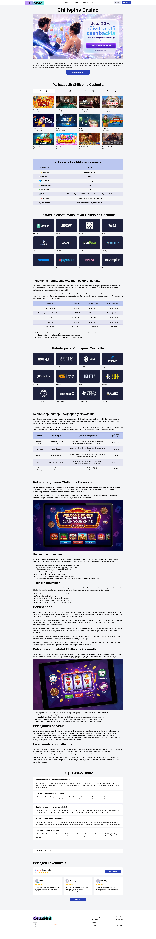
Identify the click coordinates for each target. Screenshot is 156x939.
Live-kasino (65, 91)
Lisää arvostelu (113, 871)
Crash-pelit (88, 91)
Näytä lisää (78, 899)
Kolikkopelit (111, 91)
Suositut (42, 91)
